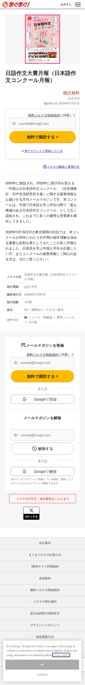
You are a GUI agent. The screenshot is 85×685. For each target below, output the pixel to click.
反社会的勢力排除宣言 (45, 613)
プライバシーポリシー (45, 625)
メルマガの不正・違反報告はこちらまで (42, 498)
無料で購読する (41, 136)
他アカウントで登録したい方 (43, 151)
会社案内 (45, 543)
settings (42, 674)
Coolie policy (61, 655)
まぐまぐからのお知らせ (45, 554)
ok (42, 664)
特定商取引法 (45, 637)
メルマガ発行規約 (45, 601)
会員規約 (45, 578)
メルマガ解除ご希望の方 (63, 166)
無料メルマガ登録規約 (44, 115)
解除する (45, 448)
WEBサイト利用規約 (45, 566)
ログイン (66, 4)
